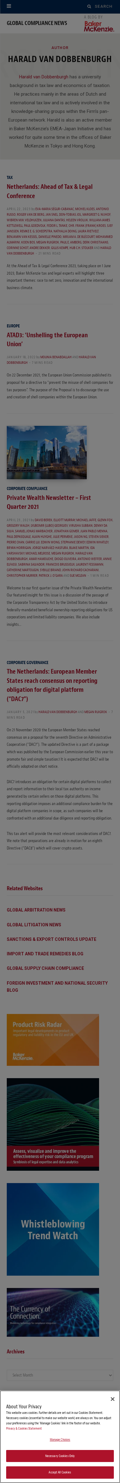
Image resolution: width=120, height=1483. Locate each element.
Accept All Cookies (60, 1472)
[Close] (112, 1399)
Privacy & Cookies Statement (24, 1428)
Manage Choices (60, 1439)
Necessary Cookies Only (60, 1456)
